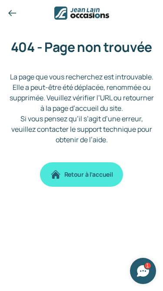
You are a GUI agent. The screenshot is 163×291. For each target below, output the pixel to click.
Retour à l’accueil (88, 174)
